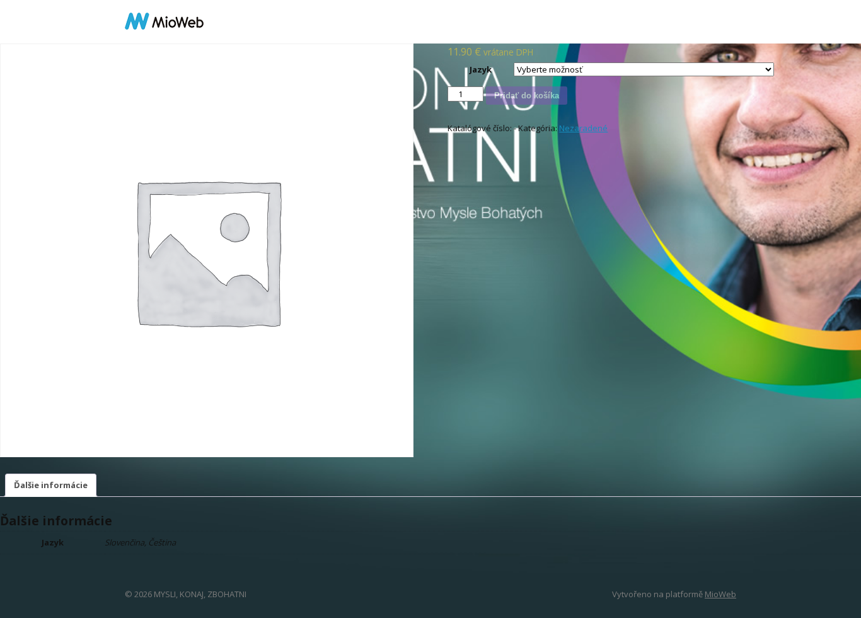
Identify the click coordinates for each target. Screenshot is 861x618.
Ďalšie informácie (51, 485)
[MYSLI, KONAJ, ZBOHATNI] (164, 22)
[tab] (50, 485)
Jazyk (481, 69)
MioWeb (720, 594)
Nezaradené (583, 128)
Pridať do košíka (526, 95)
